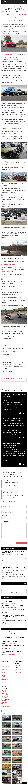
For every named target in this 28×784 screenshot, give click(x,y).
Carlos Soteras (12, 570)
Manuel (7, 570)
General (20, 20)
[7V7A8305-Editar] (6, 732)
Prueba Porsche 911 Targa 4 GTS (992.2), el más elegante (13, 621)
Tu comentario (5, 521)
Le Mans (3, 676)
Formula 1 (3, 672)
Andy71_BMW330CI (13, 554)
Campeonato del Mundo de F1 (10, 54)
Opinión (3, 678)
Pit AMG (17, 576)
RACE (12, 82)
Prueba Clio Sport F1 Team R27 (9, 641)
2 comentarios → (22, 14)
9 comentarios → (12, 623)
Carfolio (17, 670)
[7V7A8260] (6, 752)
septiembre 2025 (5, 699)
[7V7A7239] (17, 773)
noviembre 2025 (5, 696)
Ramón (9, 564)
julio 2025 (3, 700)
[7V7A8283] (17, 745)
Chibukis (15, 558)
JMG (7, 554)
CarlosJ (13, 564)
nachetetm (21, 554)
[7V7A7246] (17, 766)
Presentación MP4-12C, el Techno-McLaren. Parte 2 (13, 420)
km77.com (17, 665)
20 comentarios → (12, 654)
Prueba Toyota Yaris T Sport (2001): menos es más (13, 568)
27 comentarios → (12, 648)
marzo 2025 (4, 702)
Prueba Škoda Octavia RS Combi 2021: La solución (12, 651)
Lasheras (10, 20)
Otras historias (4, 679)
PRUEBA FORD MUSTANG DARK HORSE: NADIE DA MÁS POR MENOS (12, 615)
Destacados (4, 669)
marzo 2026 (4, 693)
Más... (2, 708)
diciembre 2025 (5, 694)
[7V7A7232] (6, 780)
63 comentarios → (13, 643)
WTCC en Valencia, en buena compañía (14, 395)
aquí (12, 341)
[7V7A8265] (6, 745)
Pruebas (3, 681)
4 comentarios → (12, 603)
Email (2, 509)
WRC (15, 68)
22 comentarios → (13, 635)
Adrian (3, 570)
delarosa (3, 560)
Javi (6, 564)
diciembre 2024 (5, 706)
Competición (4, 667)
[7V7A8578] (17, 718)
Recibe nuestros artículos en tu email (14, 587)
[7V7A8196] (17, 759)
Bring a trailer (18, 669)
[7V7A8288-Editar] (17, 739)
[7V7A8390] (6, 739)
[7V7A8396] (6, 725)
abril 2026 (3, 691)
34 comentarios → (12, 639)
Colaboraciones (5, 666)
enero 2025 (4, 705)
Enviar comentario (21, 543)
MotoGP (3, 61)
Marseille (11, 558)
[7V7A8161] (6, 759)
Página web (4, 515)
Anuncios (3, 663)
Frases (2, 673)
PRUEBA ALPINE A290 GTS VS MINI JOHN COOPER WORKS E (12, 610)
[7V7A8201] (6, 766)
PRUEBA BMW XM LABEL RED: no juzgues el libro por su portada (13, 552)
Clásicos (3, 664)
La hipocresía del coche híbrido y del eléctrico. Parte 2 (13, 646)
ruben (3, 564)
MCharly (20, 558)
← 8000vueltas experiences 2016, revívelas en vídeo (14, 379)
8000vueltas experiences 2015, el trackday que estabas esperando (12, 445)
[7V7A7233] (17, 780)
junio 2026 (3, 690)
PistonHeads (18, 672)
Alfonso (3, 558)
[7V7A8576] (6, 718)
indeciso (21, 564)
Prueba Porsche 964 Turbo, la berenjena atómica (13, 557)
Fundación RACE (20, 121)
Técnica (3, 684)
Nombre (3, 504)
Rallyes (3, 682)
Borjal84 (4, 554)
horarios (15, 371)
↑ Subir (24, 782)
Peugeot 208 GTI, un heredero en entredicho (12, 637)
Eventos (15, 20)
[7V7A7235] (6, 773)
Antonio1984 (19, 570)
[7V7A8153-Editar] (17, 752)
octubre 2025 (4, 697)
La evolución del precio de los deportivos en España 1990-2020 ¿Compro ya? (12, 632)
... (6, 560)
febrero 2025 (4, 703)
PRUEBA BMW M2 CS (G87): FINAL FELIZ (12, 574)
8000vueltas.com (8, 2)
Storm (7, 558)
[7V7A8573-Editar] (17, 725)
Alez (21, 576)
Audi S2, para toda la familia (8, 563)
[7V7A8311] (17, 732)
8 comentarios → (12, 607)
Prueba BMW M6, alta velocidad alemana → (14, 383)
